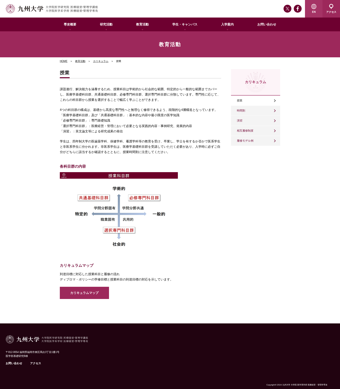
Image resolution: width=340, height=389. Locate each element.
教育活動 (142, 24)
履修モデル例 (245, 140)
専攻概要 (70, 24)
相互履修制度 (245, 130)
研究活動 (106, 24)
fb (298, 9)
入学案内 (227, 24)
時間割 (241, 110)
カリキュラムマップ (84, 292)
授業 (239, 100)
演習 (239, 120)
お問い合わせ (266, 24)
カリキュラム (100, 61)
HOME (63, 61)
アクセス (35, 363)
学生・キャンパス (185, 24)
